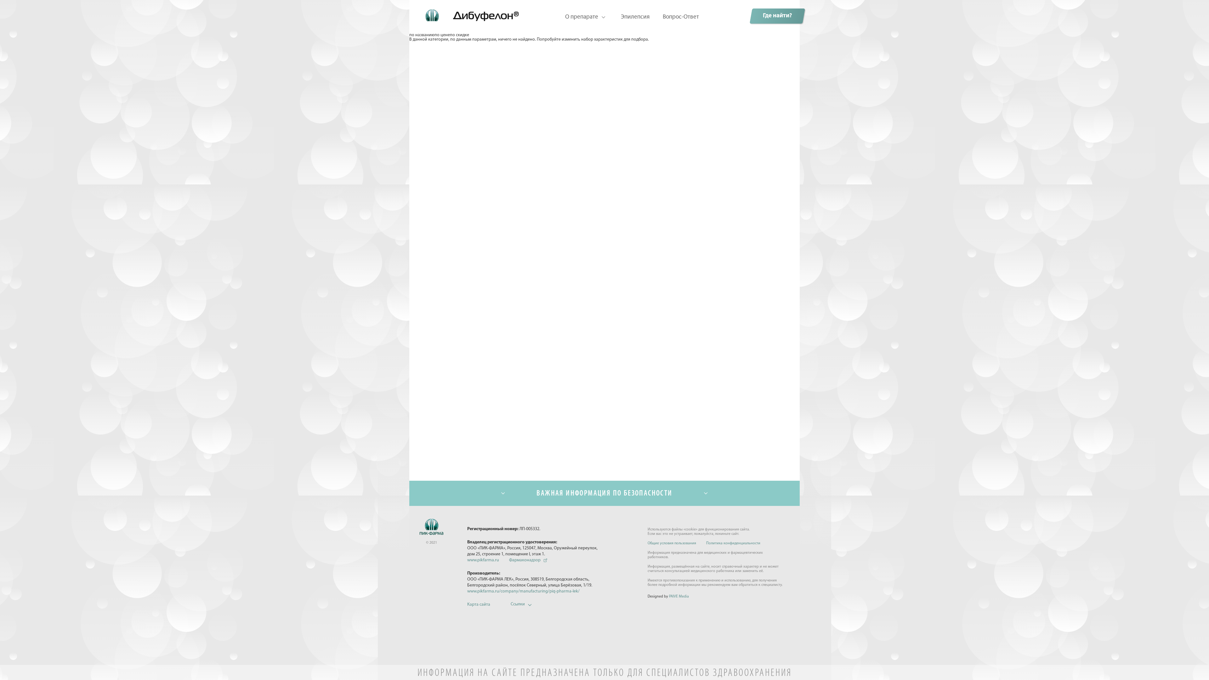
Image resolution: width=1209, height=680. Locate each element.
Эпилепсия (635, 17)
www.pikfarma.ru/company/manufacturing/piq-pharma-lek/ (523, 591)
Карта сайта (478, 604)
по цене (442, 35)
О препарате (581, 17)
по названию (421, 35)
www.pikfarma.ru (483, 560)
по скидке (459, 35)
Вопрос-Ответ (681, 17)
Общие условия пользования (672, 543)
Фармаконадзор (525, 560)
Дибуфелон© (465, 12)
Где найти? (777, 16)
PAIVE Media (679, 596)
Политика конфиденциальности (733, 543)
